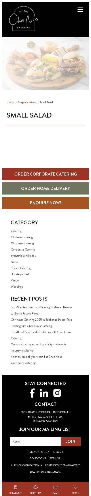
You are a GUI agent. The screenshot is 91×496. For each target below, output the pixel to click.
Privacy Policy (38, 452)
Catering (16, 231)
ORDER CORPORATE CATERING (45, 174)
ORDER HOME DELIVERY (45, 188)
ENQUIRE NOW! (45, 203)
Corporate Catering (23, 249)
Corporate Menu (27, 102)
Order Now (35, 493)
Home (11, 102)
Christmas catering (22, 243)
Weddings (17, 286)
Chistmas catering (22, 237)
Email (56, 493)
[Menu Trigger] (80, 9)
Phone (75, 493)
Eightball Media (52, 472)
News (14, 262)
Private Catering (20, 268)
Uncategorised (20, 274)
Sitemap (55, 458)
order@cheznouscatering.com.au (45, 412)
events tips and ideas (23, 255)
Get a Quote (15, 493)
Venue (15, 280)
